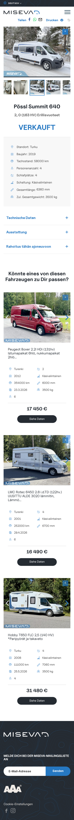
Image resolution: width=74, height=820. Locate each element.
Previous (7, 51)
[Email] (40, 20)
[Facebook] (29, 20)
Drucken (52, 20)
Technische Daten (21, 218)
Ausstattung (16, 232)
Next (66, 51)
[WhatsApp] (35, 20)
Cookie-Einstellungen (18, 804)
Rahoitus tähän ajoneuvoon (28, 246)
